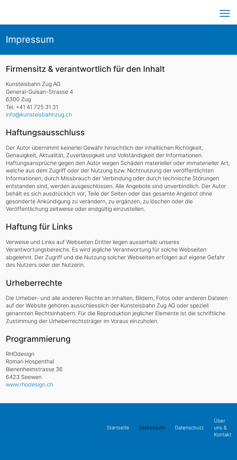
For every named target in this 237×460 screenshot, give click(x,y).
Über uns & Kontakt (222, 428)
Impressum (152, 428)
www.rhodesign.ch (29, 384)
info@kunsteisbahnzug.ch (39, 114)
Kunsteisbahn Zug (27, 12)
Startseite (118, 428)
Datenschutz (189, 428)
